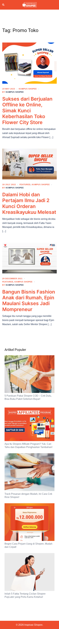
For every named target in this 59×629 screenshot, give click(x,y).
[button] (3, 5)
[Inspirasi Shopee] (29, 4)
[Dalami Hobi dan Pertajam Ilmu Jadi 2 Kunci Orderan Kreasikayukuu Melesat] (29, 164)
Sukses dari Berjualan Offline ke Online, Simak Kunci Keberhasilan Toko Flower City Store (27, 110)
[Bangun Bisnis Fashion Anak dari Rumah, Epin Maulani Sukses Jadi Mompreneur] (29, 258)
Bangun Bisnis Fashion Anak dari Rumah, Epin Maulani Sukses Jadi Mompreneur (28, 300)
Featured (25, 185)
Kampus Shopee (28, 89)
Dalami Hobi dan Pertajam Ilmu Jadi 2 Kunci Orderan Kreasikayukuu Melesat (29, 203)
